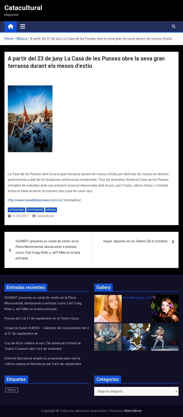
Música (51, 209)
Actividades (35, 209)
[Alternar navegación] (23, 26)
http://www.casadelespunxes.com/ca (35, 200)
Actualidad (16, 209)
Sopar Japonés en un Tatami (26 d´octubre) (135, 241)
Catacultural (23, 8)
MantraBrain (133, 411)
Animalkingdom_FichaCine (142, 298)
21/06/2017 (20, 216)
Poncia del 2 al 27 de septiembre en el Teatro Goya (41, 318)
